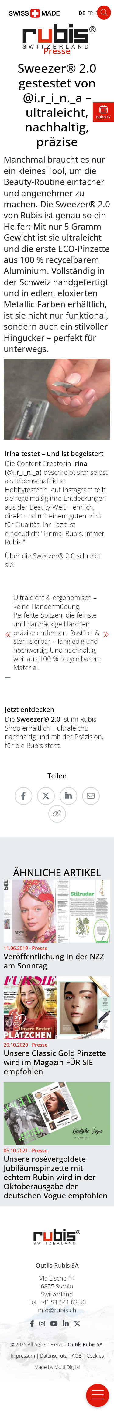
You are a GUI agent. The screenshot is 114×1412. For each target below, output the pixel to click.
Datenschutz (53, 1355)
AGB (76, 1355)
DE (82, 13)
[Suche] (104, 12)
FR (90, 13)
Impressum (23, 1355)
